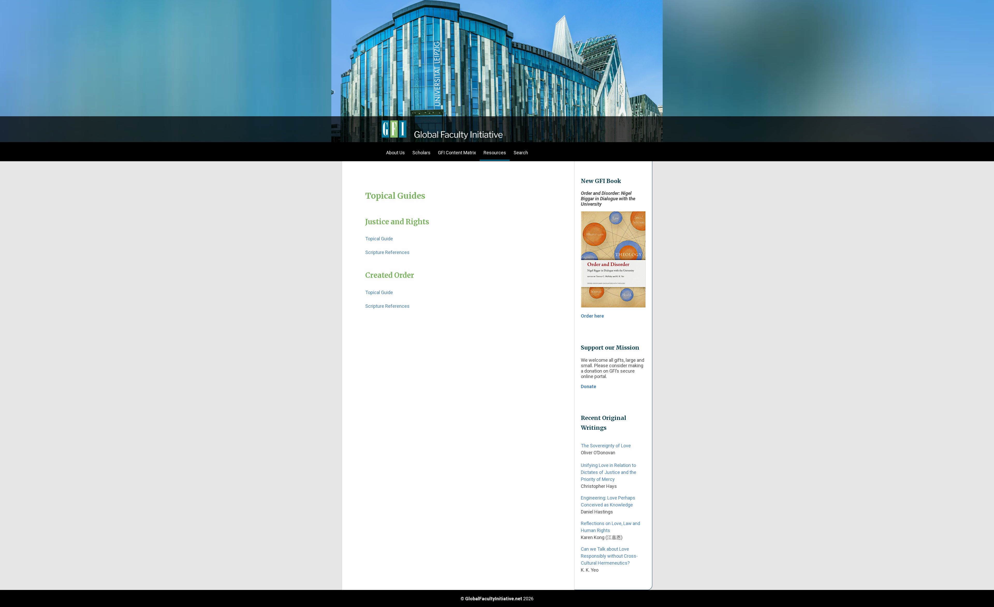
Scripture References (387, 252)
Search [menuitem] (521, 152)
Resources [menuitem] (495, 152)
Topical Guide (379, 238)
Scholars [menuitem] (421, 152)
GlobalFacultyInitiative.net (493, 598)
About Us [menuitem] (395, 152)
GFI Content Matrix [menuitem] (457, 152)
